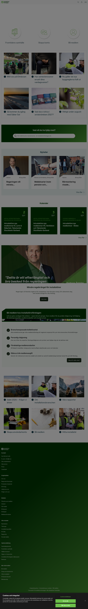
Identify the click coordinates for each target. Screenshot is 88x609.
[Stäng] (85, 601)
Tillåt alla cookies (65, 605)
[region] (44, 601)
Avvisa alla (65, 601)
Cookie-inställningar (65, 596)
